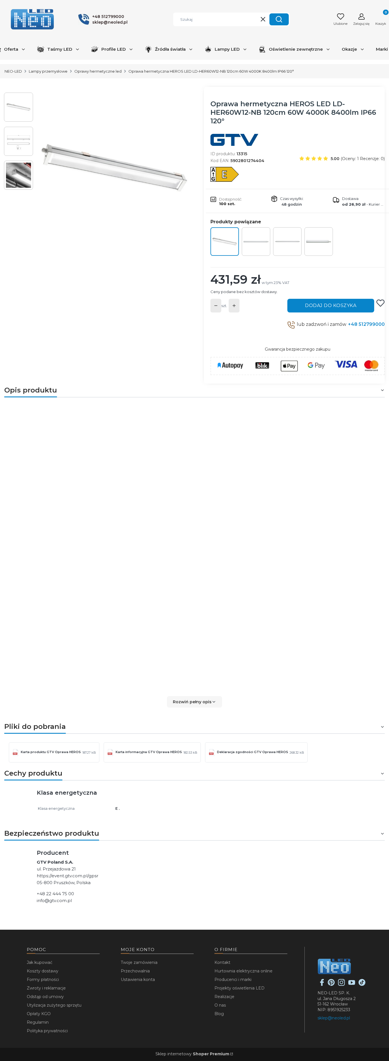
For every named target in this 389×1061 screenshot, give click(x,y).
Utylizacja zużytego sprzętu (54, 1005)
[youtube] (351, 984)
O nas (220, 1005)
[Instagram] (341, 984)
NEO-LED (13, 71)
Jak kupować (39, 962)
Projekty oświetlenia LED (239, 988)
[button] (279, 19)
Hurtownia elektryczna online (243, 971)
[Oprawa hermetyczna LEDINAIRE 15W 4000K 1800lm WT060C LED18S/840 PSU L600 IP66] (318, 241)
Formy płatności (43, 979)
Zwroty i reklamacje (46, 988)
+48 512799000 (366, 324)
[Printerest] (331, 984)
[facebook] (322, 984)
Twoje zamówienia (139, 962)
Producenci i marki (232, 979)
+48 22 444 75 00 (55, 893)
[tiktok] (362, 984)
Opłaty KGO (39, 1013)
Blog (219, 1013)
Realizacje (224, 996)
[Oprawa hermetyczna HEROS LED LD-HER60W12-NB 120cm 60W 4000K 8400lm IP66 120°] (225, 241)
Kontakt (222, 962)
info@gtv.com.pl (54, 900)
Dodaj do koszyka (330, 305)
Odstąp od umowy (45, 996)
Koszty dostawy (42, 971)
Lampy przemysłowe (48, 71)
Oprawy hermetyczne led (98, 71)
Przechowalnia (135, 971)
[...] (114, 168)
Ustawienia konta (138, 979)
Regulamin (38, 1022)
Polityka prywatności (47, 1030)
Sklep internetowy (192, 1053)
